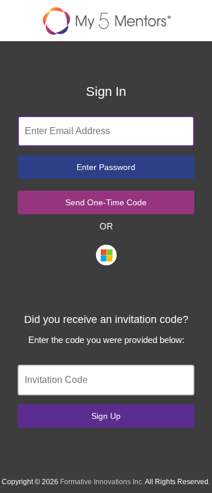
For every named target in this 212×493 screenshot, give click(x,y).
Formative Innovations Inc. (102, 482)
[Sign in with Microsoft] (106, 255)
